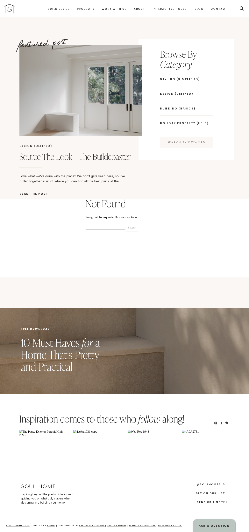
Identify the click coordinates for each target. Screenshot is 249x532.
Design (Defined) (35, 146)
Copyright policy (170, 526)
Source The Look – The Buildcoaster (75, 156)
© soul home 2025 (18, 526)
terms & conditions (142, 526)
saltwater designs (92, 526)
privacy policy (116, 526)
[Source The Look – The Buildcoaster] (80, 90)
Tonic (51, 526)
